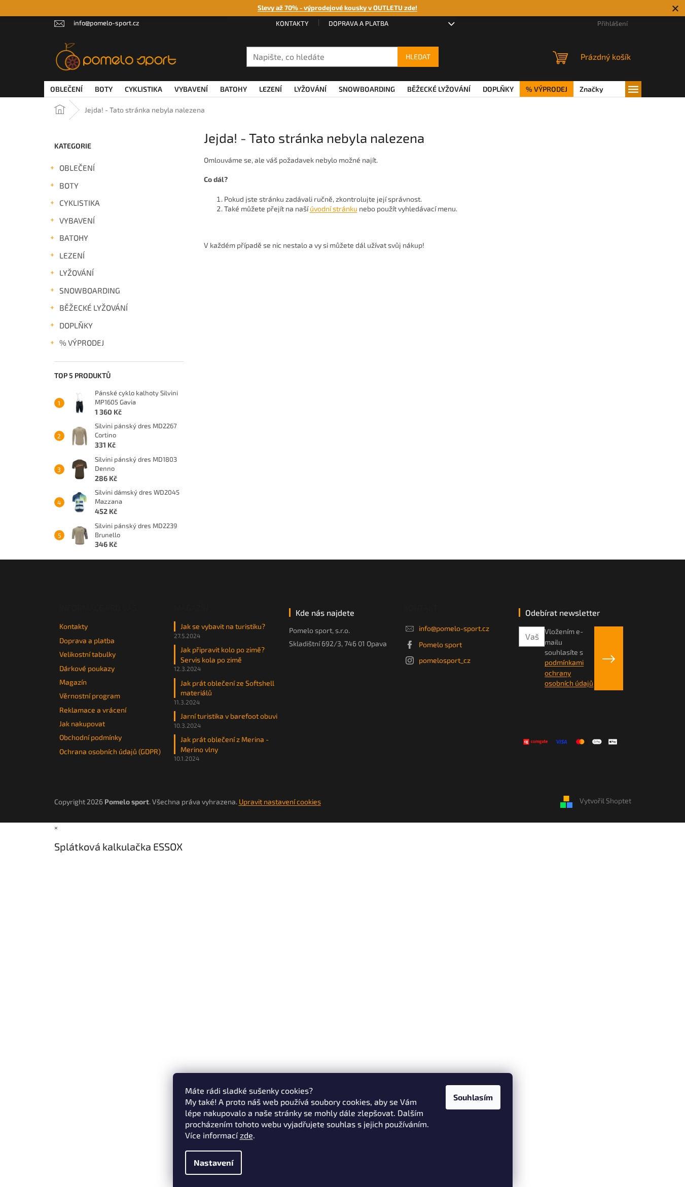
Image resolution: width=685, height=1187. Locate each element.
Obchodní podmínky (90, 737)
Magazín (73, 682)
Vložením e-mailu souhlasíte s (569, 657)
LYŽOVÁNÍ (76, 272)
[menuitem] (66, 89)
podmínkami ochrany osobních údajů (569, 672)
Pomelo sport (440, 644)
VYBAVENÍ (77, 220)
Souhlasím (473, 1097)
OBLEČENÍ (77, 167)
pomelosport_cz (445, 660)
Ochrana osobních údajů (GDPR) (110, 751)
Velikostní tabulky (87, 654)
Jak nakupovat (82, 723)
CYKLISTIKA (79, 202)
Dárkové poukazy (87, 668)
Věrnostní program (89, 695)
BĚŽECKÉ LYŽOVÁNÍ (93, 307)
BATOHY (73, 237)
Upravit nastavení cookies (280, 801)
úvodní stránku (333, 208)
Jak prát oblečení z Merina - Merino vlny (225, 744)
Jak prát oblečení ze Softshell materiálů (227, 688)
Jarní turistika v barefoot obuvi (229, 716)
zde (246, 1135)
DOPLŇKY (76, 325)
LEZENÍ (72, 255)
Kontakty (292, 23)
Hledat (418, 56)
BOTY (69, 185)
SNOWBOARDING (89, 290)
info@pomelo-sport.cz (454, 628)
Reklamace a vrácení (92, 710)
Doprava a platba (358, 23)
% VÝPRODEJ (81, 342)
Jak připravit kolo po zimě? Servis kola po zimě (223, 654)
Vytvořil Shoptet (605, 801)
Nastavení (213, 1162)
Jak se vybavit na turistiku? (223, 626)
